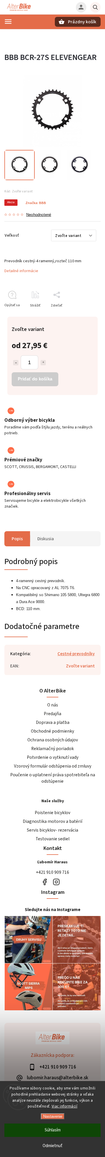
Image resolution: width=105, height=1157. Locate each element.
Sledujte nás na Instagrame (52, 909)
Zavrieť (81, 315)
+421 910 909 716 (52, 872)
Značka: (35, 202)
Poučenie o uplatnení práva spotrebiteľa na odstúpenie (52, 778)
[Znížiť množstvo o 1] (15, 362)
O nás (52, 705)
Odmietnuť (52, 1146)
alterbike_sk (56, 882)
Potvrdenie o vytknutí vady (52, 757)
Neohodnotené (38, 215)
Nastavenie (52, 1116)
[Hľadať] (95, 7)
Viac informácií (65, 1106)
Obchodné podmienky (52, 731)
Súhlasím (53, 1130)
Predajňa (52, 713)
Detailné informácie (21, 271)
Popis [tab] (17, 539)
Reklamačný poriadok (52, 748)
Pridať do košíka (35, 378)
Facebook (44, 882)
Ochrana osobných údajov (52, 740)
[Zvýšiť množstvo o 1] (43, 362)
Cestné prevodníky (76, 654)
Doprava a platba (52, 722)
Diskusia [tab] (45, 539)
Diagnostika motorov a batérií (52, 821)
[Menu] (8, 21)
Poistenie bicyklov (52, 812)
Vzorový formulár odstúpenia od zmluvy (52, 766)
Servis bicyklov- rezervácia (52, 830)
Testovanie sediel (52, 839)
